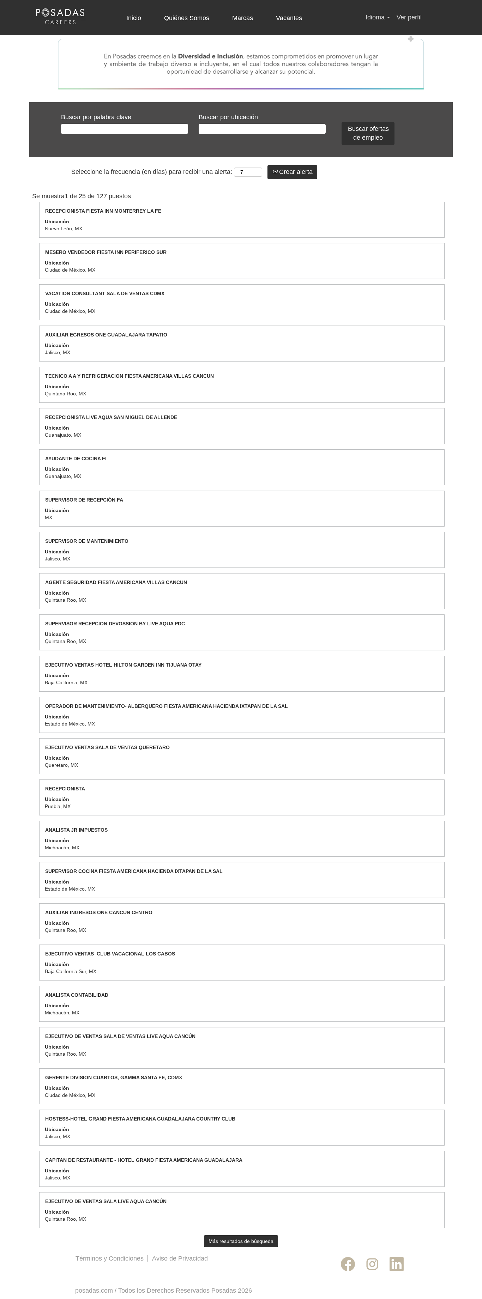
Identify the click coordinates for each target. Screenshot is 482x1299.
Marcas (242, 18)
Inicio (133, 18)
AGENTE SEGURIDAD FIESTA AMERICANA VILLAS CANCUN (116, 582)
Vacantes (289, 18)
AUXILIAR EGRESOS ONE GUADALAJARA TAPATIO (106, 335)
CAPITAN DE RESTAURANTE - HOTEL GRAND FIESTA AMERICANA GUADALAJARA (143, 1160)
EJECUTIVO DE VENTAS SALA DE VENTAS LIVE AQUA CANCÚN (120, 1036)
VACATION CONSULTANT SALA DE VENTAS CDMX (104, 293)
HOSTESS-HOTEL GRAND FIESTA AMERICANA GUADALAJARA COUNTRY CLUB (140, 1119)
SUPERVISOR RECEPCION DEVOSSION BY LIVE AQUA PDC (115, 623)
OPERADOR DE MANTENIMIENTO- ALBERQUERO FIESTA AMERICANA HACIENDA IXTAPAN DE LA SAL (166, 706)
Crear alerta (295, 171)
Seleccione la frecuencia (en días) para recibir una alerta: (151, 171)
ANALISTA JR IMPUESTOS (76, 830)
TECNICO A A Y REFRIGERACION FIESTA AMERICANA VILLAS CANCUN (129, 376)
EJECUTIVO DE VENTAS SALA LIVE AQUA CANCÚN (106, 1201)
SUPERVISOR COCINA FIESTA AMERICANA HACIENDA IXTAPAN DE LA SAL (134, 871)
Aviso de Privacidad (180, 1258)
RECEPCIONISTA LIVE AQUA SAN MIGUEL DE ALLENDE (111, 417)
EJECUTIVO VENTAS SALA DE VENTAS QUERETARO (107, 747)
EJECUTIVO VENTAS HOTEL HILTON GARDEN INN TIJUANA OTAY (123, 665)
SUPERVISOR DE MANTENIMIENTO (86, 541)
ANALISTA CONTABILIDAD (76, 995)
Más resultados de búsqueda (241, 1241)
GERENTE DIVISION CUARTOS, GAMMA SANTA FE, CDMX (113, 1077)
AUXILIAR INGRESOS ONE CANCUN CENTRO (98, 912)
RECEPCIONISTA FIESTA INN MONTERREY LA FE (103, 211)
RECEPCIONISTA (65, 788)
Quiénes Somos (186, 18)
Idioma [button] (376, 17)
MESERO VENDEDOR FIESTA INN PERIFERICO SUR (106, 252)
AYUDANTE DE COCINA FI (76, 458)
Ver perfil (409, 17)
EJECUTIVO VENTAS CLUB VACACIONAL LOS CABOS (110, 954)
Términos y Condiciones (110, 1258)
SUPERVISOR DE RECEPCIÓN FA (84, 500)
